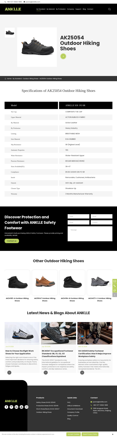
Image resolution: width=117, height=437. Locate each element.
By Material (51, 9)
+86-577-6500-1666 (13, 2)
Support (78, 9)
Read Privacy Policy (90, 434)
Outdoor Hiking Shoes (30, 79)
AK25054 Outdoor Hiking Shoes (51, 79)
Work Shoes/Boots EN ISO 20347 (47, 409)
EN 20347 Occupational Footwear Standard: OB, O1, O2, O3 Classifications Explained (57, 354)
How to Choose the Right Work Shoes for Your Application (19, 352)
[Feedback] (114, 290)
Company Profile (73, 412)
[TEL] (114, 285)
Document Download (75, 409)
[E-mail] (114, 281)
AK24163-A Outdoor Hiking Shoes (17, 299)
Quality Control (72, 415)
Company (70, 9)
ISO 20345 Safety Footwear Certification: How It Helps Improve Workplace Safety (94, 354)
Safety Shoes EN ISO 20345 (45, 402)
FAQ (68, 402)
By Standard (40, 9)
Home (9, 79)
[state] (114, 295)
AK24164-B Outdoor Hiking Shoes (72, 299)
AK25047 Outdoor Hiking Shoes (44, 299)
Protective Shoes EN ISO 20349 (47, 406)
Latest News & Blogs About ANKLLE (58, 312)
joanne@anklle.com (32, 2)
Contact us (11, 241)
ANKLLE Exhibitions (73, 406)
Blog (84, 9)
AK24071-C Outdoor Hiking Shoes (99, 299)
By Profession (61, 9)
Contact (90, 9)
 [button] (110, 285)
